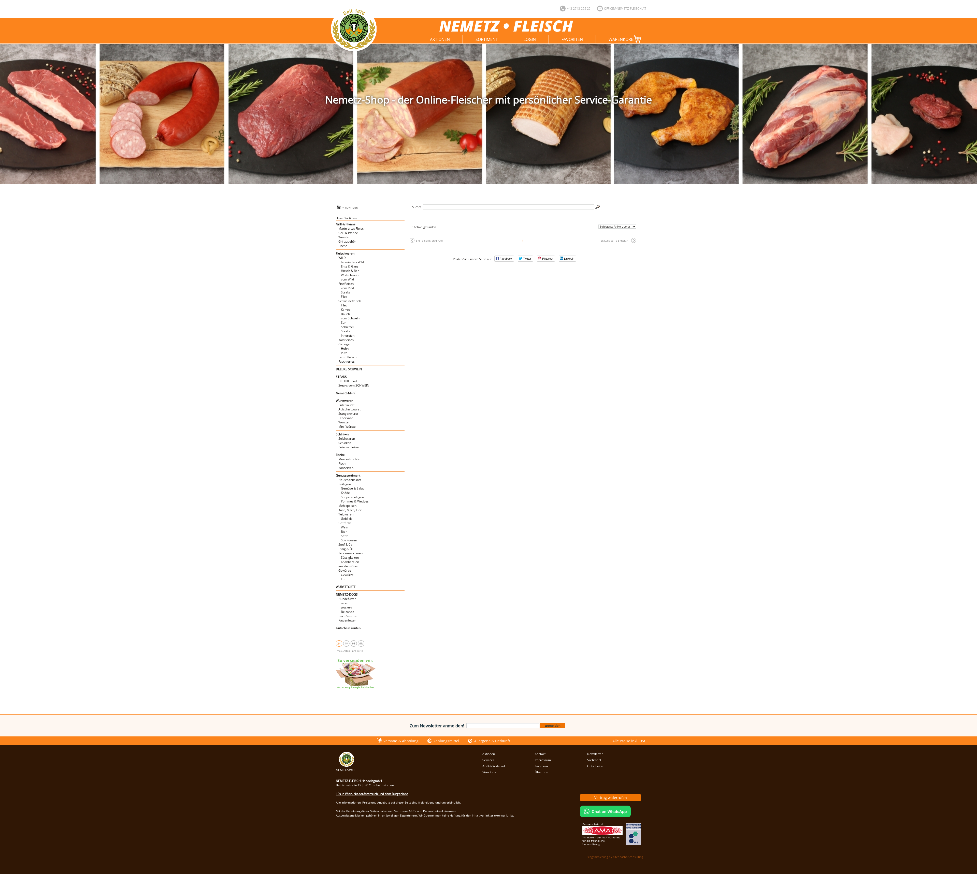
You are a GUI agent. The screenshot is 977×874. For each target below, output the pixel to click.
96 (353, 643)
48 (346, 643)
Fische (342, 246)
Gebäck (346, 518)
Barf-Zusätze (347, 616)
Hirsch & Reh (350, 271)
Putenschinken (348, 447)
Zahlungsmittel (446, 740)
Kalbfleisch (346, 340)
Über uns (541, 772)
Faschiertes (346, 361)
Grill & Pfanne (345, 224)
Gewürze (344, 570)
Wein (344, 527)
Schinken (342, 434)
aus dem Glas (348, 566)
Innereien (347, 335)
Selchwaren (346, 438)
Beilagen (344, 484)
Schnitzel (347, 327)
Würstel (343, 237)
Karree (346, 309)
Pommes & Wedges (355, 501)
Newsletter (595, 754)
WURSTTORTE (346, 587)
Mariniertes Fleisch (351, 228)
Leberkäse (345, 418)
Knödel (346, 493)
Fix (343, 579)
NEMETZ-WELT (346, 770)
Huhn (345, 348)
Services (488, 760)
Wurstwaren (344, 400)
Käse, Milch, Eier (350, 510)
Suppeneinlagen (352, 497)
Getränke (345, 523)
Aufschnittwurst (349, 409)
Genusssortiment (348, 475)
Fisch (342, 463)
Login (530, 39)
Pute (344, 353)
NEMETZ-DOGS (347, 594)
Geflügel (344, 344)
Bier (344, 531)
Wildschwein (349, 275)
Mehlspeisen (347, 505)
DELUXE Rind (347, 381)
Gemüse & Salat (352, 488)
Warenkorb (621, 39)
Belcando (347, 612)
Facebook (541, 766)
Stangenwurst (348, 413)
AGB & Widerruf (493, 766)
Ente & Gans (349, 266)
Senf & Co (345, 544)
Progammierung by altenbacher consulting (614, 857)
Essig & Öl (345, 549)
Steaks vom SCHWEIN (353, 385)
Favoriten (572, 39)
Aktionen (440, 39)
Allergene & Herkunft (492, 740)
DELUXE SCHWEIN (349, 369)
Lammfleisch (347, 357)
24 (338, 643)
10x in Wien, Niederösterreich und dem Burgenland (372, 794)
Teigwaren (345, 514)
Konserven (345, 468)
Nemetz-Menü (346, 393)
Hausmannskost (349, 480)
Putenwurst (346, 405)
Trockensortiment (351, 553)
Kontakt (540, 754)
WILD (342, 258)
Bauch (345, 314)
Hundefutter (347, 599)
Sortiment (487, 39)
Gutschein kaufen (348, 628)
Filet (344, 296)
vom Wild (347, 279)
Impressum (543, 760)
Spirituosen (349, 540)
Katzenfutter (347, 620)
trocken (346, 607)
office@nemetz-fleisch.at (625, 8)
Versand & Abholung (401, 740)
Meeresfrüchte (349, 459)
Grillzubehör (347, 241)
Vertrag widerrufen (610, 797)
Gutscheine (595, 766)
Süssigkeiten (350, 557)
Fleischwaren (345, 253)
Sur (343, 322)
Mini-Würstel (347, 426)
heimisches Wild (352, 262)
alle (361, 643)
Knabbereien (350, 562)
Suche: (416, 207)
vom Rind (347, 288)
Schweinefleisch (349, 301)
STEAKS (341, 377)
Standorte (489, 772)
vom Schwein (350, 318)
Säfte (344, 536)
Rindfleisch (346, 284)
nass (344, 603)
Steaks (345, 292)
